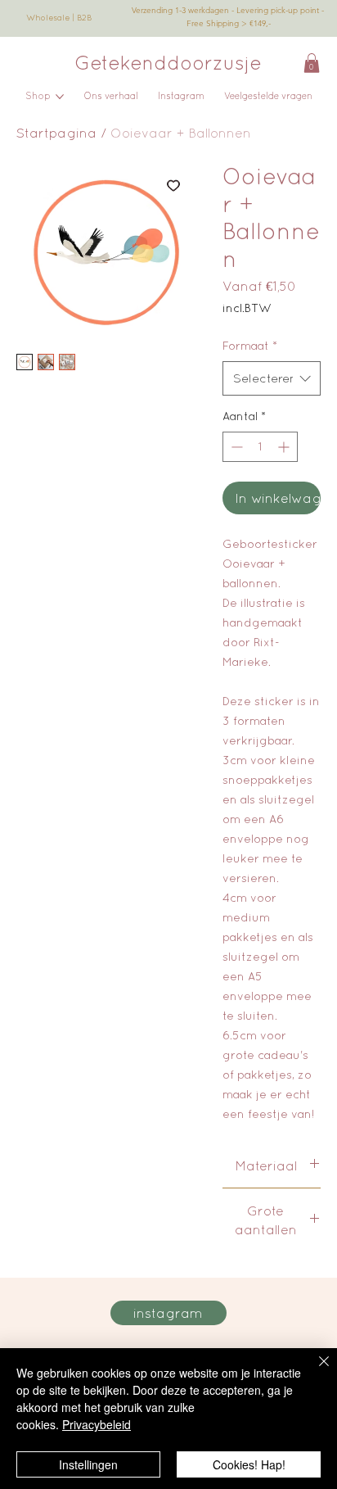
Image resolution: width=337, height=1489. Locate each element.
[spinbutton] (260, 446)
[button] (311, 63)
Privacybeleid (96, 1424)
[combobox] (271, 378)
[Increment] (285, 446)
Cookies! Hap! (249, 1464)
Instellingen (88, 1464)
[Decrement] (235, 446)
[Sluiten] (314, 1371)
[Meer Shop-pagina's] (60, 97)
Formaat (249, 345)
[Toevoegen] (173, 185)
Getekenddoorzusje (168, 62)
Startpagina (56, 132)
